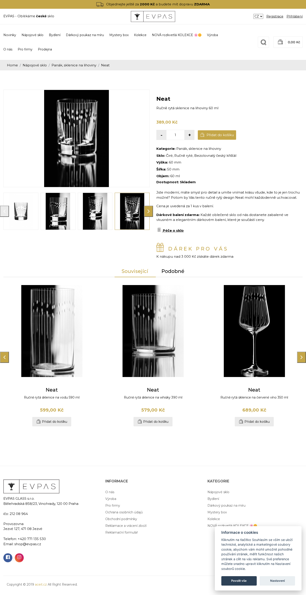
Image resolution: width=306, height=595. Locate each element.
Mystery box (217, 512)
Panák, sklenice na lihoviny (74, 65)
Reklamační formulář (121, 532)
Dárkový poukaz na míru (226, 505)
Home (12, 65)
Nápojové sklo (35, 65)
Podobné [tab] (173, 271)
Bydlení (213, 499)
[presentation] (4, 211)
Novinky (9, 35)
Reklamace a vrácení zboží (126, 526)
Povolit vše (239, 580)
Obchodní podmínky (121, 519)
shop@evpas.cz (27, 544)
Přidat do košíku (220, 135)
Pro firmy (25, 49)
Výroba (212, 35)
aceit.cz (41, 584)
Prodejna (45, 49)
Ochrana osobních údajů (124, 512)
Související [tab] (135, 271)
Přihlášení (295, 16)
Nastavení (277, 580)
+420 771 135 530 (32, 539)
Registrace (274, 16)
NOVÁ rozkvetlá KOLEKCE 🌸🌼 (232, 526)
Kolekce (213, 519)
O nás (7, 49)
